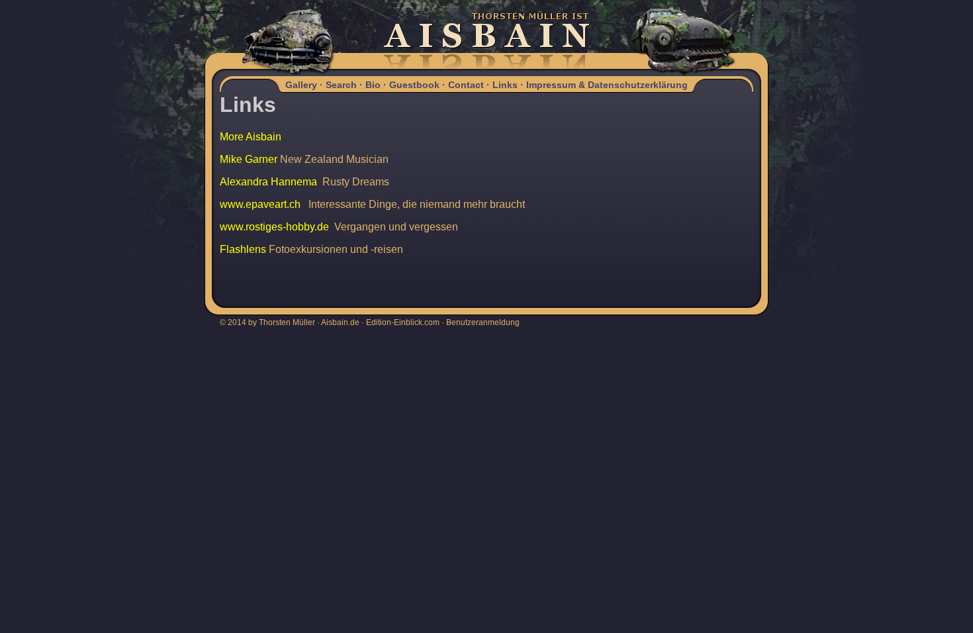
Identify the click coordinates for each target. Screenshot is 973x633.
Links (505, 84)
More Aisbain (250, 136)
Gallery (301, 84)
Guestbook (414, 84)
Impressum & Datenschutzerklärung (607, 84)
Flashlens (243, 249)
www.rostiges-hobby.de (274, 226)
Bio (373, 84)
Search (341, 84)
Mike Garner (248, 159)
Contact (466, 84)
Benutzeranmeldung (483, 322)
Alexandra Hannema (268, 181)
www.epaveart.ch (260, 204)
